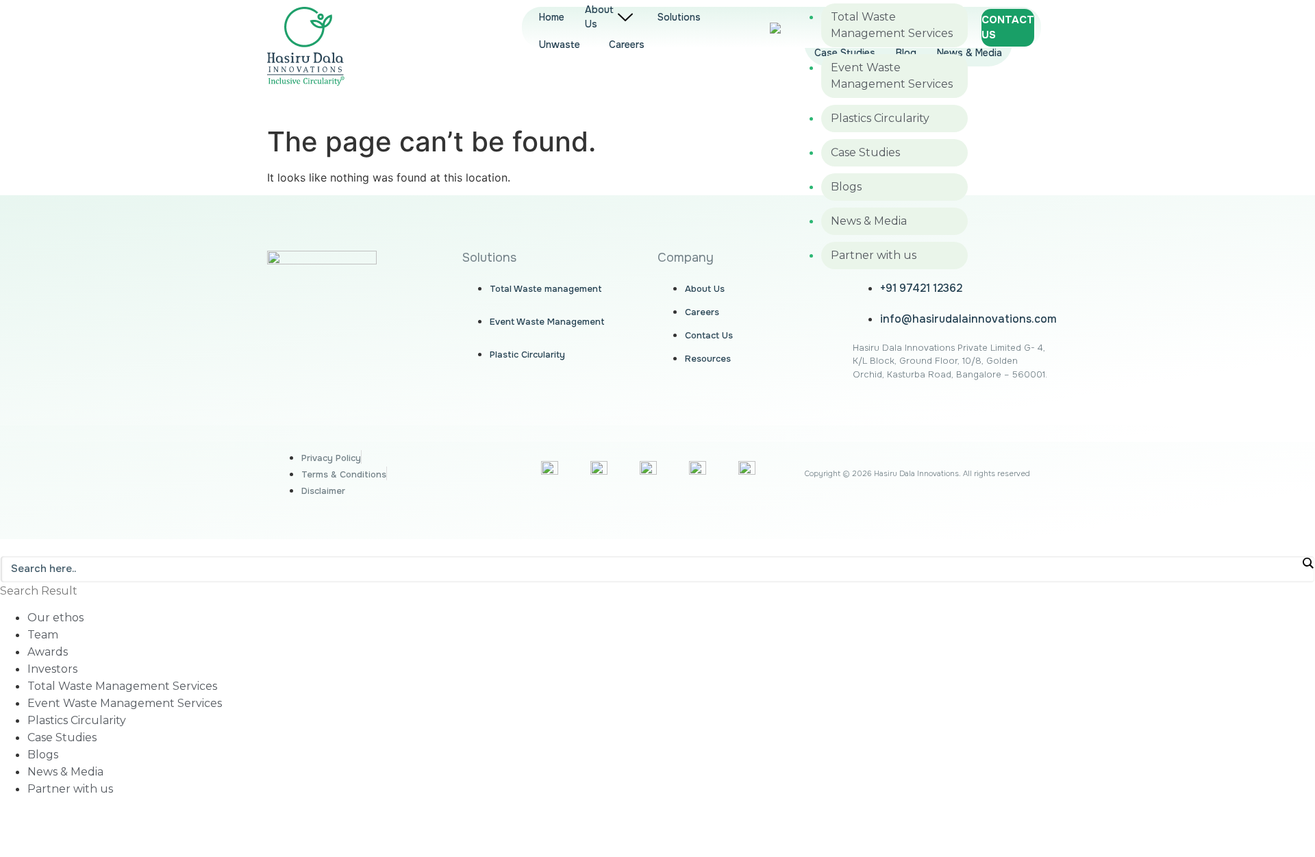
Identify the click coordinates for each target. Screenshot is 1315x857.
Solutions (679, 17)
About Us (599, 16)
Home (551, 17)
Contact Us (1007, 27)
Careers (626, 44)
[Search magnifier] (1307, 563)
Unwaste (559, 44)
